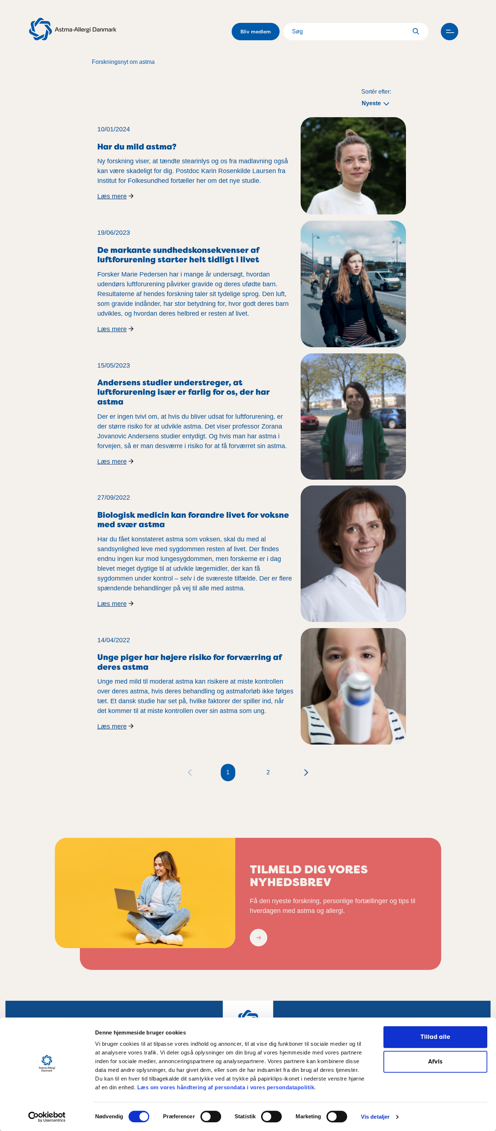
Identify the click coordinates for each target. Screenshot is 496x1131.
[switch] (210, 1116)
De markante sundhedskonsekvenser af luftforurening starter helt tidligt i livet (178, 255)
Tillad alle (435, 1037)
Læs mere (112, 196)
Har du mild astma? (136, 147)
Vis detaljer (375, 1117)
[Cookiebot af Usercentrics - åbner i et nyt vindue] (47, 1116)
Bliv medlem (255, 31)
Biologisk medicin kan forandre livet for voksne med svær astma (193, 520)
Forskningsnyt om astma (123, 62)
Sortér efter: (376, 92)
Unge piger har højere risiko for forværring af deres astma (189, 662)
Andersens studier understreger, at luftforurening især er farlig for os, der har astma (183, 392)
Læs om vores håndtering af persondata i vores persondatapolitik (224, 1087)
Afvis (435, 1061)
